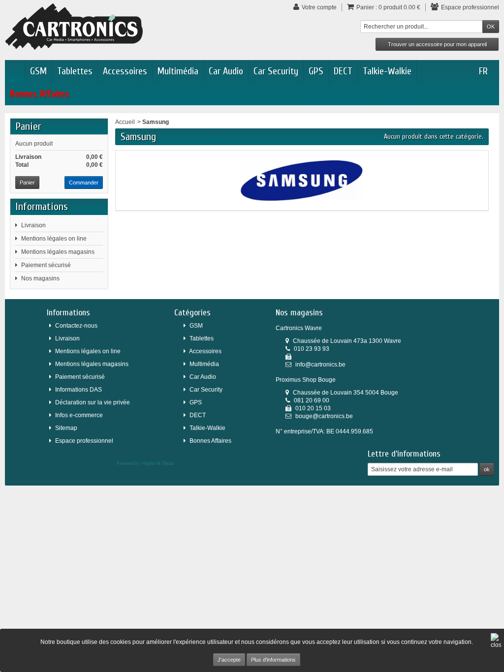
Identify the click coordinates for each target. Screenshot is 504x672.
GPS (316, 71)
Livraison (33, 225)
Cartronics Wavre (299, 328)
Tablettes (75, 71)
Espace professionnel (84, 440)
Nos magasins (40, 278)
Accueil (125, 122)
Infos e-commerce (79, 415)
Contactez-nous (76, 325)
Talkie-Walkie (387, 71)
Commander (83, 182)
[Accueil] (15, 71)
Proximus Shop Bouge (306, 379)
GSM (38, 71)
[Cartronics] (74, 26)
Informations (41, 206)
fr (483, 71)
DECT (343, 71)
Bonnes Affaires (39, 93)
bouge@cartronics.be (324, 416)
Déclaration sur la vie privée (92, 402)
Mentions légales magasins (57, 251)
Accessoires (125, 71)
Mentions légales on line (54, 238)
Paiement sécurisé (46, 265)
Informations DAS (78, 389)
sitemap (66, 428)
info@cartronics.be (320, 364)
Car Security (275, 71)
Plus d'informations (273, 660)
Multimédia (178, 71)
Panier (28, 126)
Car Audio (226, 71)
